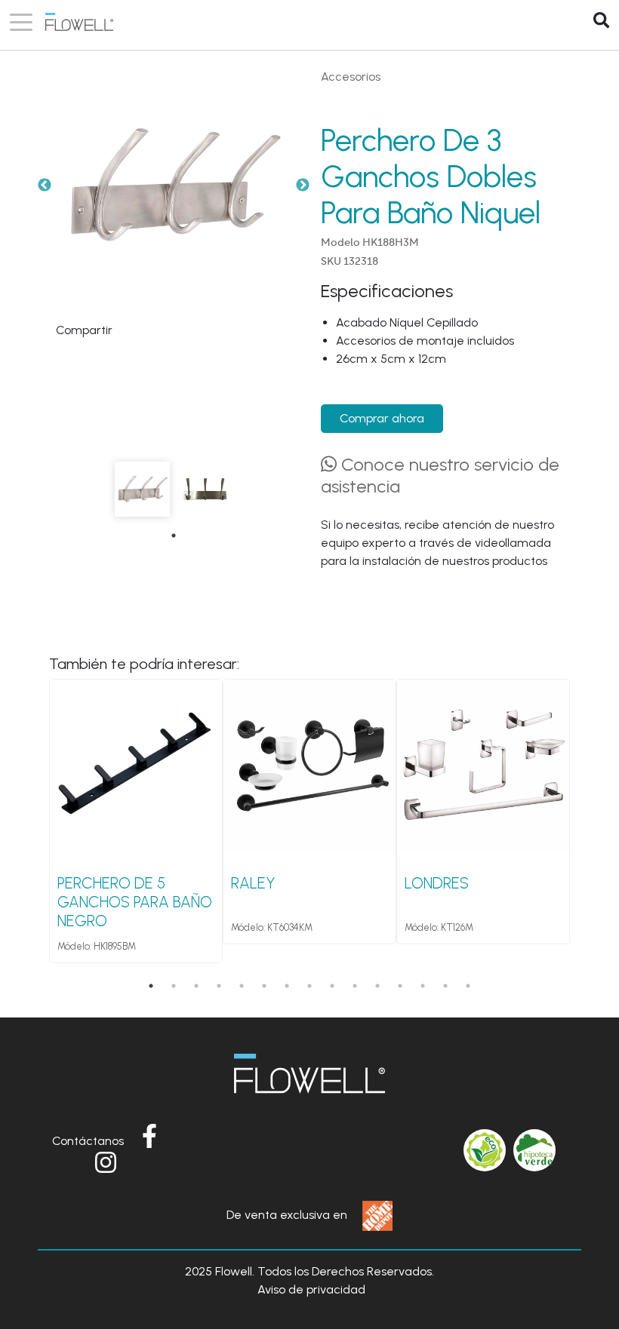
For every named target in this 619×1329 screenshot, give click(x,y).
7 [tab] (286, 985)
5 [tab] (241, 985)
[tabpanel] (142, 489)
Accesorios (350, 76)
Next (302, 185)
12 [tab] (400, 985)
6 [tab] (264, 985)
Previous (44, 185)
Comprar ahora (382, 418)
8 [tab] (309, 985)
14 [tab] (445, 985)
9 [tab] (332, 985)
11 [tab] (377, 985)
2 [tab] (173, 985)
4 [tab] (218, 985)
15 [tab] (468, 985)
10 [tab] (354, 985)
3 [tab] (196, 985)
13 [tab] (422, 985)
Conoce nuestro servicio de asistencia (440, 475)
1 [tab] (173, 535)
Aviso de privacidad (311, 1289)
